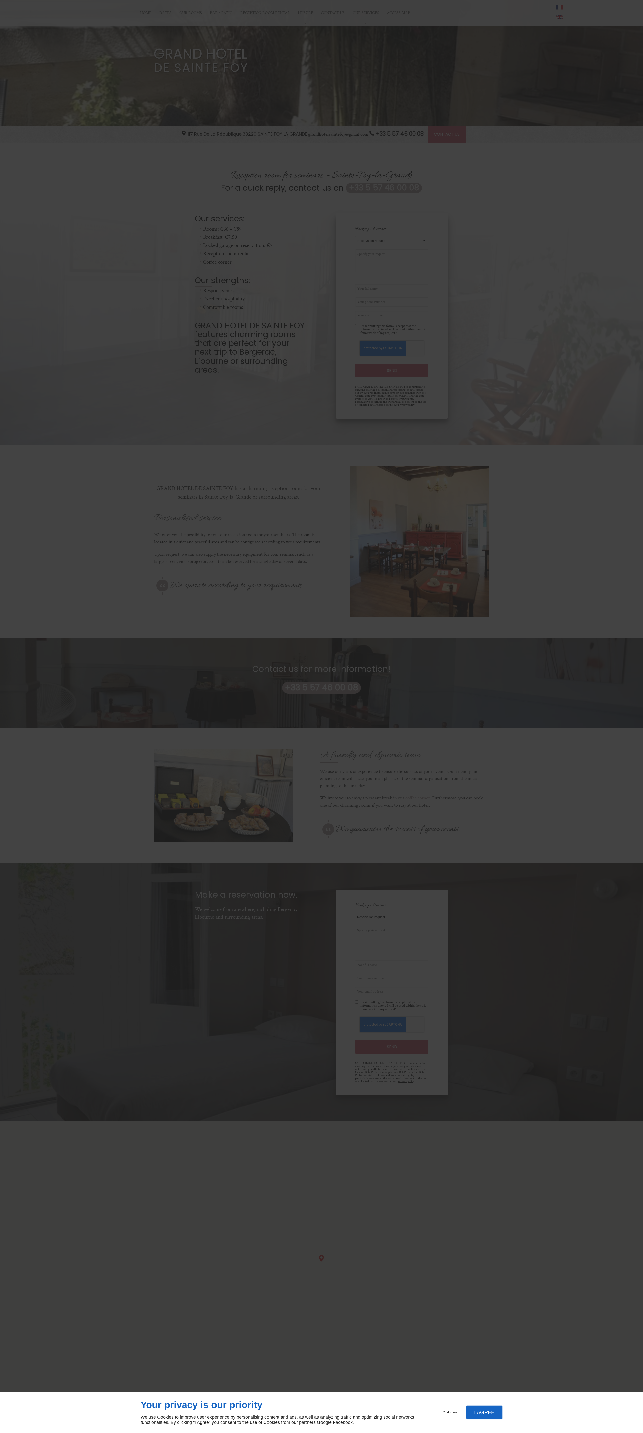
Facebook (343, 1422)
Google (324, 1422)
